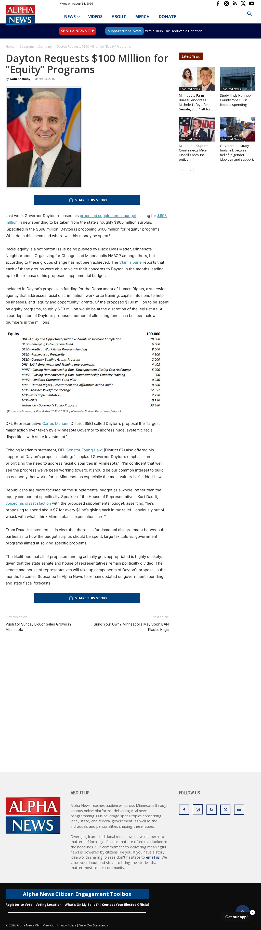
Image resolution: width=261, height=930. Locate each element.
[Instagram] (226, 3)
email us (153, 857)
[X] (243, 3)
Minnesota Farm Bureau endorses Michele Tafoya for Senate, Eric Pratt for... (196, 102)
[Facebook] (218, 3)
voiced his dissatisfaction (28, 503)
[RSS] (235, 3)
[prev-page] (182, 170)
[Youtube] (251, 3)
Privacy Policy (66, 925)
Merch (142, 16)
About (119, 16)
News (70, 16)
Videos (95, 16)
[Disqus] (87, 707)
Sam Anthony (20, 79)
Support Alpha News (124, 31)
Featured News (190, 89)
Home (10, 46)
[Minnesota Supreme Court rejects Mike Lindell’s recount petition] (197, 129)
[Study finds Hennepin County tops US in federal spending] (238, 79)
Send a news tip (77, 31)
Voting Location (48, 904)
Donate (167, 16)
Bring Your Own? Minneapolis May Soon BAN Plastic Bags (131, 627)
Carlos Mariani (55, 423)
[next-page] (190, 170)
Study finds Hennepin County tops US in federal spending (237, 100)
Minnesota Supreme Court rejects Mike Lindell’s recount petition (195, 152)
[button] (249, 14)
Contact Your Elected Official (125, 904)
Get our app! (236, 917)
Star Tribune (130, 262)
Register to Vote (19, 904)
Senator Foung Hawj (84, 450)
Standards (100, 925)
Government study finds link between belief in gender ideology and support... (237, 152)
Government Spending (35, 46)
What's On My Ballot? (82, 904)
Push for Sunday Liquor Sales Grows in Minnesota (38, 627)
